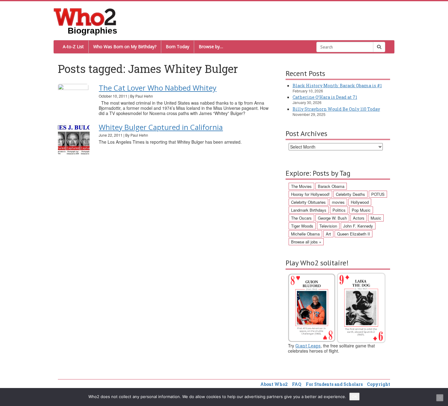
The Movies (301, 186)
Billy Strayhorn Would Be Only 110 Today (336, 109)
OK (354, 396)
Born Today (177, 46)
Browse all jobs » (306, 242)
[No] (439, 397)
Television (328, 226)
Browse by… (211, 46)
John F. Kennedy (358, 226)
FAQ (296, 384)
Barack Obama (331, 186)
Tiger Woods (302, 226)
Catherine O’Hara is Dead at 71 (325, 97)
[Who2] (85, 16)
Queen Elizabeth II (353, 234)
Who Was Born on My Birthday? (124, 46)
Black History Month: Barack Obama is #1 (337, 85)
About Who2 (274, 384)
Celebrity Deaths (350, 194)
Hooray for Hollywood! (310, 194)
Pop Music (361, 210)
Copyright (378, 384)
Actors (358, 218)
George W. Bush (332, 218)
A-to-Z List (73, 46)
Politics (339, 210)
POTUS (378, 194)
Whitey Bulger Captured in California (161, 127)
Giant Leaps (308, 346)
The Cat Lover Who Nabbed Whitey (157, 88)
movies (338, 202)
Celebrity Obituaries (308, 202)
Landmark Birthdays (308, 210)
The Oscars (301, 218)
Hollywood (360, 202)
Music (376, 218)
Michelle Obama (305, 234)
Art (328, 234)
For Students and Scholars (334, 384)
